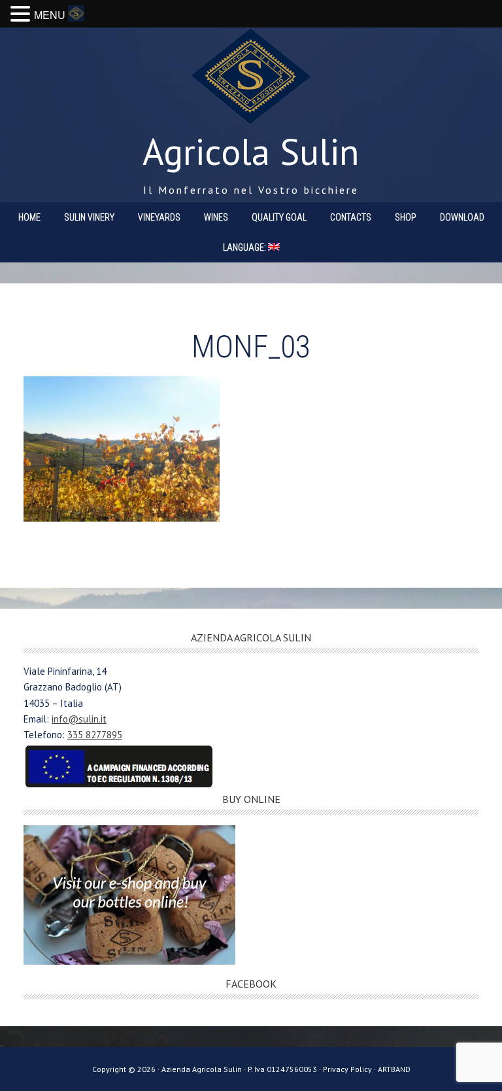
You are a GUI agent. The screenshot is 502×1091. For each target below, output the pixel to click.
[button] (22, 15)
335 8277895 (94, 734)
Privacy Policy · (350, 1069)
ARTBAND (394, 1069)
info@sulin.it (79, 719)
